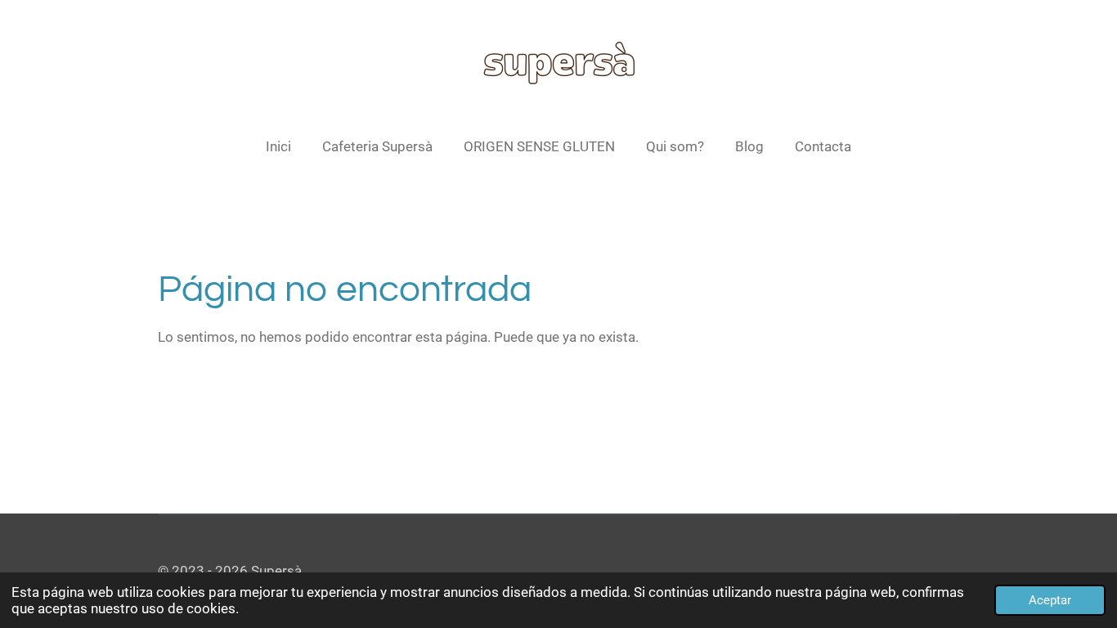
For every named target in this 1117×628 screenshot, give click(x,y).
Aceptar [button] (1050, 600)
